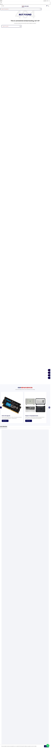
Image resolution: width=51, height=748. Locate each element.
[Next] (49, 407)
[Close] (1, 2)
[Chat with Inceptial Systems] (47, 745)
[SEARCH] (40, 9)
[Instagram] (45, 0)
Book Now (5, 420)
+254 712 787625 (42, 0)
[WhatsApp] (44, 0)
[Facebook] (47, 0)
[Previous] (1, 407)
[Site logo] (25, 6)
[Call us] (48, 6)
